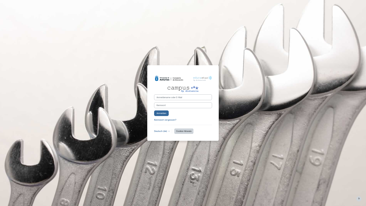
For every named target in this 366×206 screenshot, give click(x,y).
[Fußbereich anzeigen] (358, 198)
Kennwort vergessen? (165, 120)
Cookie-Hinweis (184, 131)
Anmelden (161, 113)
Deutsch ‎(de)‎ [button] (161, 131)
